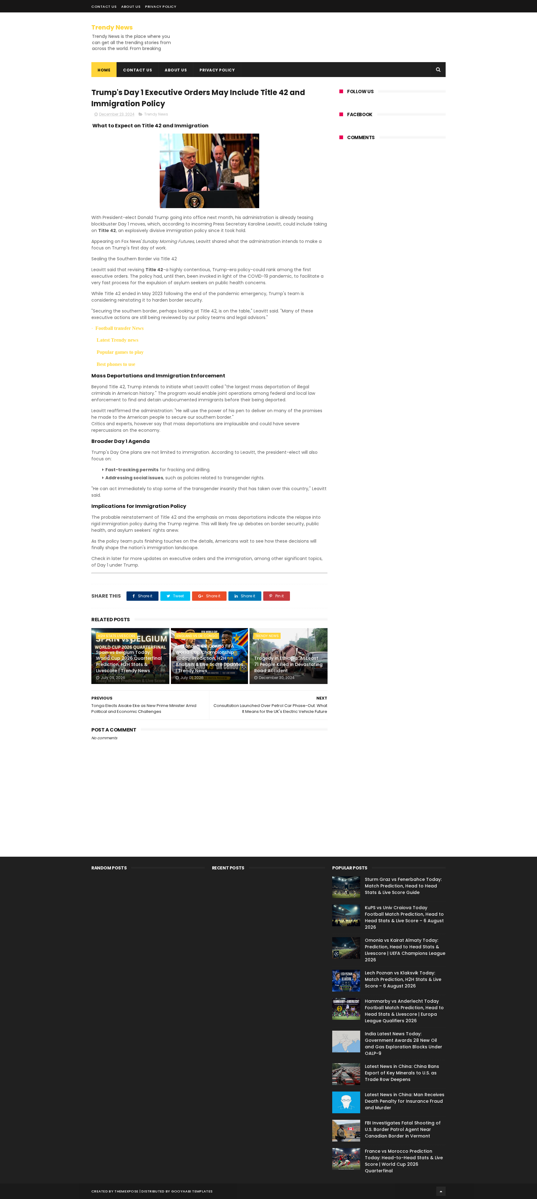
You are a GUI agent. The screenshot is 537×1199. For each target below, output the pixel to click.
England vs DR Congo (197, 635)
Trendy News (112, 27)
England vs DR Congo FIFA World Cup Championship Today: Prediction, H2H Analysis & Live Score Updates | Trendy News (209, 658)
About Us (130, 6)
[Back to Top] (441, 1191)
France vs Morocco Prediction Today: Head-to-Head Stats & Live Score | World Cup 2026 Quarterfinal (404, 1161)
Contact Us (104, 6)
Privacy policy (160, 6)
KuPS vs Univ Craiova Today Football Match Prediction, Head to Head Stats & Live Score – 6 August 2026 (404, 917)
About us (176, 70)
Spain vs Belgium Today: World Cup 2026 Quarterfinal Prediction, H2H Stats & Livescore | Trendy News (129, 661)
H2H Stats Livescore (116, 635)
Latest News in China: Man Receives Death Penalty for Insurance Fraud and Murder (404, 1101)
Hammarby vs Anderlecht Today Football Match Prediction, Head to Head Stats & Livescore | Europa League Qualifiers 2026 (404, 1011)
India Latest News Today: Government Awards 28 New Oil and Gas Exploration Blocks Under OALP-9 (403, 1043)
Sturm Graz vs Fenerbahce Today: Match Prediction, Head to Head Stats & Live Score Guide (403, 886)
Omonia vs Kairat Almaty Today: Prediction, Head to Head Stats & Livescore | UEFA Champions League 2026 (405, 950)
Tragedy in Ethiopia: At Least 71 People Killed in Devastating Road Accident (288, 664)
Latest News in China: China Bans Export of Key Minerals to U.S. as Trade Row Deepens (402, 1073)
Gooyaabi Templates (192, 1191)
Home (104, 70)
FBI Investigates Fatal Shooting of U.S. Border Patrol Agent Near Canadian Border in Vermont (403, 1129)
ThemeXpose (126, 1191)
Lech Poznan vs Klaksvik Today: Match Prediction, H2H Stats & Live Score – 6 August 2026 (403, 979)
